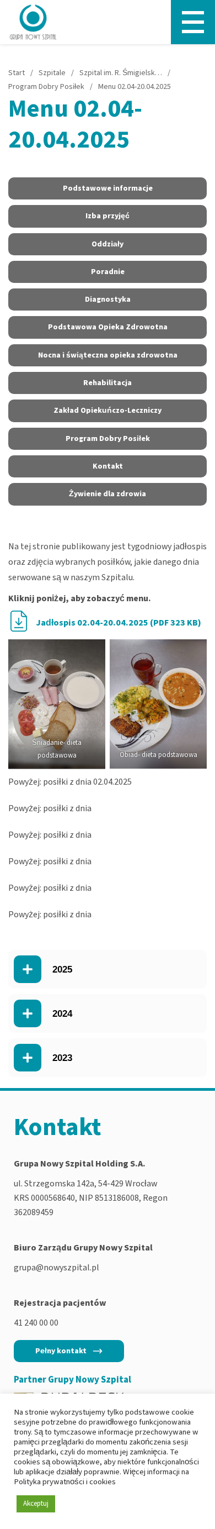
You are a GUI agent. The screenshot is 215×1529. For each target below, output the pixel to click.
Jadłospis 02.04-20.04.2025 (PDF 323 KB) (118, 623)
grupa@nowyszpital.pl (56, 1268)
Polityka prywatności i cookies (65, 1482)
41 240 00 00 (36, 1323)
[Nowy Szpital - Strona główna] (33, 22)
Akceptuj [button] (36, 1504)
